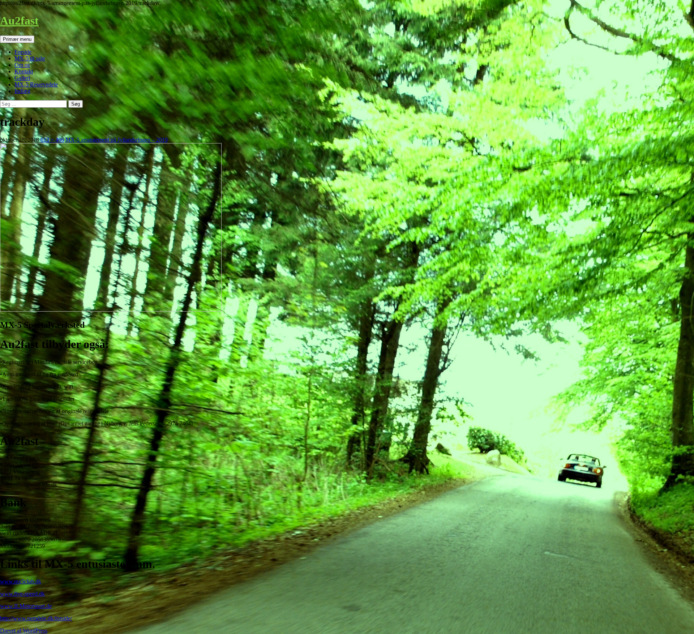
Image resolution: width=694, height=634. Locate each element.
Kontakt (23, 71)
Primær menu (17, 39)
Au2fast (19, 20)
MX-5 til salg (29, 58)
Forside (22, 52)
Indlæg (22, 91)
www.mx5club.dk (20, 581)
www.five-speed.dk (22, 594)
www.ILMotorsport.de (26, 606)
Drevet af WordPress (23, 630)
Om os (22, 65)
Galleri (22, 78)
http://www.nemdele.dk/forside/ (36, 618)
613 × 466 (52, 140)
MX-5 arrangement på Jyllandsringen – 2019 (116, 140)
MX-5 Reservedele (36, 84)
